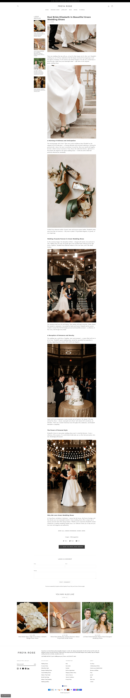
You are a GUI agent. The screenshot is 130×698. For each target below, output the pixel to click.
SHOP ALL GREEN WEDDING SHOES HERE (71, 530)
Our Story (92, 663)
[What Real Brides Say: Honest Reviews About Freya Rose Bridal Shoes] (65, 617)
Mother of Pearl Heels (45, 675)
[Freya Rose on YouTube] (23, 668)
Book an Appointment (70, 670)
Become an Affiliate (94, 670)
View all (65, 597)
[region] (65, 1)
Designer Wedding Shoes (46, 670)
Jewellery (64, 9)
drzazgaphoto (74, 537)
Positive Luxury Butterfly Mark (96, 668)
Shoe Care (92, 679)
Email (66, 563)
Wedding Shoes (55, 9)
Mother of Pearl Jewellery (46, 679)
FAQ (67, 663)
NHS (91, 677)
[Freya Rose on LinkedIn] (28, 668)
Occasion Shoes (44, 666)
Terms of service (69, 675)
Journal (91, 675)
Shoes (47, 9)
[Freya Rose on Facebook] (20, 668)
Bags (70, 9)
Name (35, 563)
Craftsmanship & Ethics (95, 666)
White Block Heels (45, 668)
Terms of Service (78, 586)
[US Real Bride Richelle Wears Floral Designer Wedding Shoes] (97, 617)
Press (91, 672)
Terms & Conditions (70, 677)
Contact (91, 681)
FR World (82, 9)
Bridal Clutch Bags (45, 677)
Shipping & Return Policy (71, 672)
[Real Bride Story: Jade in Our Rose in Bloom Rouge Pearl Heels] (32, 617)
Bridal (75, 9)
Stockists (67, 668)
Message (35, 570)
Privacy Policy (70, 586)
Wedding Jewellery (45, 681)
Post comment (65, 582)
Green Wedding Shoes (46, 672)
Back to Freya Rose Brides (72, 546)
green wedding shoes (53, 63)
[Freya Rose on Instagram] (18, 668)
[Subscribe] (35, 664)
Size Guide (68, 666)
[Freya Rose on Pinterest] (25, 668)
